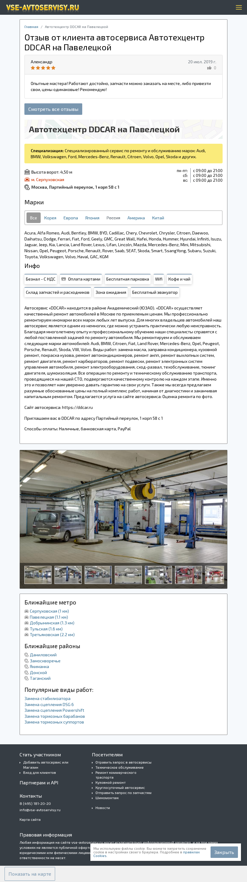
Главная (31, 26)
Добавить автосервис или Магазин (45, 764)
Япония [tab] (92, 217)
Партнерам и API (39, 782)
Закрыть (224, 852)
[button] (30, 874)
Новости (102, 807)
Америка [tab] (136, 217)
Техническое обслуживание (119, 767)
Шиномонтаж (107, 798)
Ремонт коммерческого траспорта (115, 775)
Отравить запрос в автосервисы (123, 762)
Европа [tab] (71, 217)
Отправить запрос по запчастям (123, 792)
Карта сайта (30, 819)
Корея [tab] (50, 217)
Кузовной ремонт (110, 782)
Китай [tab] (158, 217)
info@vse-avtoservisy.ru (40, 810)
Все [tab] (33, 217)
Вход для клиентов (39, 772)
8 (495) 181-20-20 (35, 803)
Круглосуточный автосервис (120, 787)
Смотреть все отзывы (53, 109)
